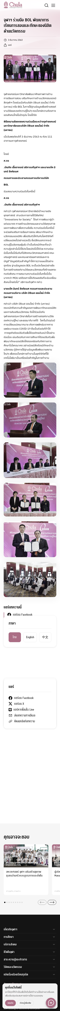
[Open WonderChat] (51, 1003)
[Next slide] (52, 902)
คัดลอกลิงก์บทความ (23, 638)
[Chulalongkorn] (13, 5)
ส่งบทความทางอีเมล (23, 632)
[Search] (46, 5)
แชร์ (10, 45)
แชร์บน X (18, 620)
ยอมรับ (10, 1003)
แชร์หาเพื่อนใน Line (22, 626)
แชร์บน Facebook (22, 614)
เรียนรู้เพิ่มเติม (25, 1003)
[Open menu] (53, 5)
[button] (4, 902)
